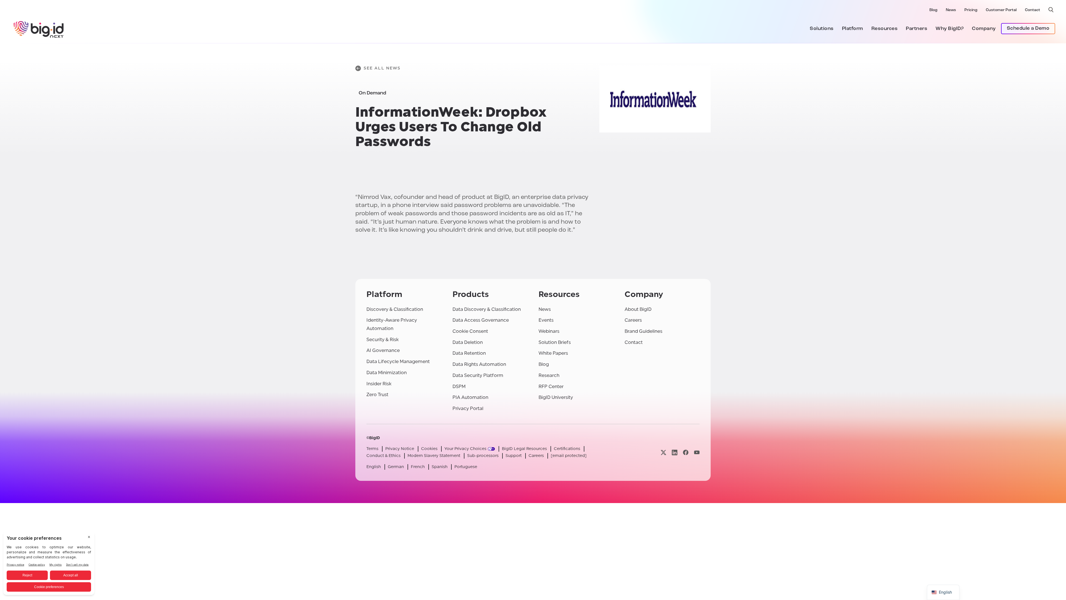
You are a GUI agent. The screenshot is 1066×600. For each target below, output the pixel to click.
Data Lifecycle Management (398, 361)
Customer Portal (1001, 10)
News (951, 10)
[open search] (1051, 10)
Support (514, 455)
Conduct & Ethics (383, 455)
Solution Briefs (555, 342)
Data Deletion (467, 342)
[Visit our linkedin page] (674, 452)
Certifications (567, 448)
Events (546, 320)
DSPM (459, 386)
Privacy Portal (467, 408)
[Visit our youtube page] (697, 452)
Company (984, 28)
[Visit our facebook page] (685, 452)
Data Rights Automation (479, 364)
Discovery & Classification (394, 309)
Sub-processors (483, 455)
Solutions (822, 28)
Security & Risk (382, 339)
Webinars (549, 331)
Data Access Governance (480, 320)
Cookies (429, 448)
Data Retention (469, 353)
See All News (382, 68)
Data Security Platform (477, 375)
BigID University (556, 397)
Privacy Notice (399, 448)
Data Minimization (386, 372)
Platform (852, 28)
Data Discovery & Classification (486, 309)
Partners (916, 28)
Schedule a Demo (1028, 28)
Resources (884, 28)
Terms (372, 448)
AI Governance (383, 350)
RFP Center (551, 386)
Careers (633, 320)
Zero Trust (377, 394)
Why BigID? (950, 28)
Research (549, 375)
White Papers (553, 353)
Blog (933, 10)
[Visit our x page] (663, 452)
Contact (1032, 10)
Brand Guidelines (643, 331)
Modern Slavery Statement (434, 455)
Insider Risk (378, 383)
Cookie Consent (470, 331)
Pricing (970, 10)
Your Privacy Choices (465, 448)
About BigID (638, 309)
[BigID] (39, 28)
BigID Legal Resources (524, 448)
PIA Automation (470, 397)
